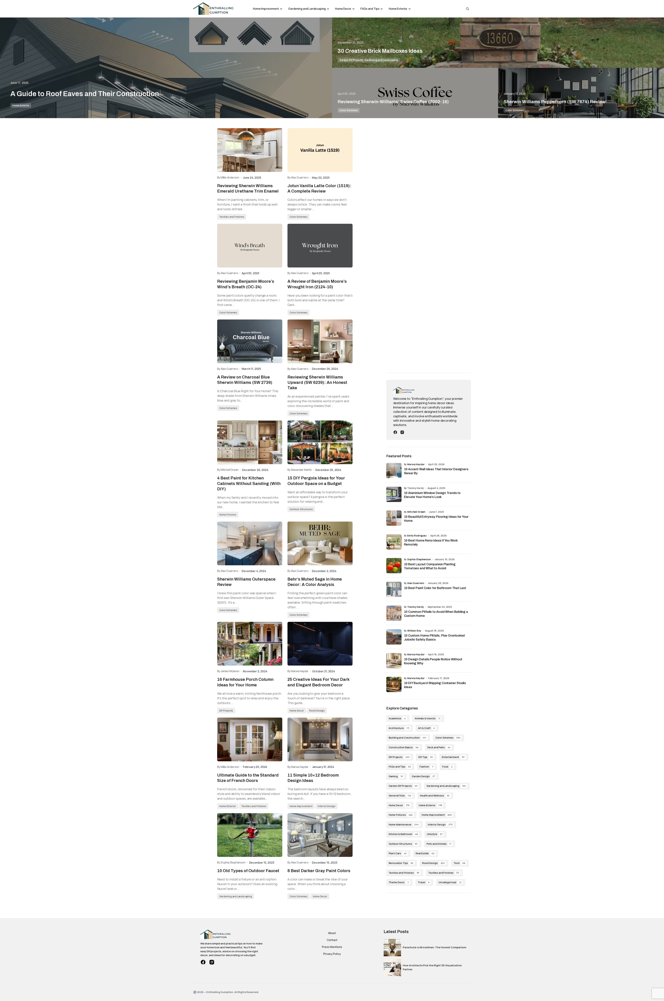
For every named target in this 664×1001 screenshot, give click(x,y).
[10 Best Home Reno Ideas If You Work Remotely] (394, 542)
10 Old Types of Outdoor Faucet (248, 870)
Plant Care (398, 853)
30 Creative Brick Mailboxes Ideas (380, 51)
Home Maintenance (404, 824)
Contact (332, 940)
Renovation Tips (401, 863)
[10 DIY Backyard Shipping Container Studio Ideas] (394, 684)
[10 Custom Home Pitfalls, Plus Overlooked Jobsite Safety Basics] (394, 637)
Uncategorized (450, 882)
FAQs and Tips (400, 766)
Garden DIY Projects (351, 60)
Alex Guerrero (415, 583)
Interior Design (326, 806)
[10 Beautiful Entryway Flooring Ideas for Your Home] (394, 518)
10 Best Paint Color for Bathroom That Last (435, 588)
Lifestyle (435, 834)
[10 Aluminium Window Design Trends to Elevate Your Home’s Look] (394, 494)
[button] (467, 8)
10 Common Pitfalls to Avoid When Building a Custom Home (436, 613)
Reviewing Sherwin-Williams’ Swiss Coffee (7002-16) (393, 101)
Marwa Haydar (415, 464)
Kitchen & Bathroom (403, 834)
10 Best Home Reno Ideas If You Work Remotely (431, 542)
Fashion (426, 766)
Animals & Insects (427, 718)
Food (447, 766)
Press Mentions (332, 947)
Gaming (396, 776)
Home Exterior (20, 105)
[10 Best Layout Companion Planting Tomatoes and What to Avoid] (394, 565)
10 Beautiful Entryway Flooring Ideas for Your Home (436, 518)
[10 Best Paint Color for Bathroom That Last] (394, 589)
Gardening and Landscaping (381, 60)
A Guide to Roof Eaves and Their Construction (84, 93)
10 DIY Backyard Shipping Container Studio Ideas (435, 685)
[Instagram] (402, 432)
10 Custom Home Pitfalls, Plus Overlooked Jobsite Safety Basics (434, 637)
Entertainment (453, 757)
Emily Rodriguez (417, 535)
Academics (397, 718)
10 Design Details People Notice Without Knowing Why (433, 661)
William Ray (414, 630)
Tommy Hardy (415, 606)
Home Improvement (301, 806)
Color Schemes (348, 110)
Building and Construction (407, 737)
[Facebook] (395, 432)
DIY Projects (226, 710)
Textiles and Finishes (231, 216)
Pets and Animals (439, 843)
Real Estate (425, 853)
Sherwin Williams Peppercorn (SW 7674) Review (554, 101)
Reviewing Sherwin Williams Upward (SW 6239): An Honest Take (317, 382)
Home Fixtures (227, 514)
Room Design (317, 710)
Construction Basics (403, 747)
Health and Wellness (434, 795)
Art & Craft (426, 728)
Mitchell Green (416, 511)
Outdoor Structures (301, 509)
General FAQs (400, 795)
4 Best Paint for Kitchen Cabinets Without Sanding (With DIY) (249, 483)
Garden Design (423, 776)
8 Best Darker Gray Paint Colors (318, 870)
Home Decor (297, 710)
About (332, 933)
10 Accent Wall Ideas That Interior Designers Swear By (436, 471)
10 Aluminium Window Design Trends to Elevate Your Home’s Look (432, 495)
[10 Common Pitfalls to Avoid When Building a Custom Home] (394, 613)
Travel (423, 882)
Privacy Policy (332, 954)
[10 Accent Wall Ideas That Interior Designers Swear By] (394, 470)
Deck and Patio (438, 747)
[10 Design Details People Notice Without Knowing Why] (394, 660)
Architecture (399, 728)
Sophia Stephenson (419, 559)
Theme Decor (399, 882)
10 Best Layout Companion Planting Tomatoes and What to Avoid (430, 566)
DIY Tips (425, 757)
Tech (459, 863)
